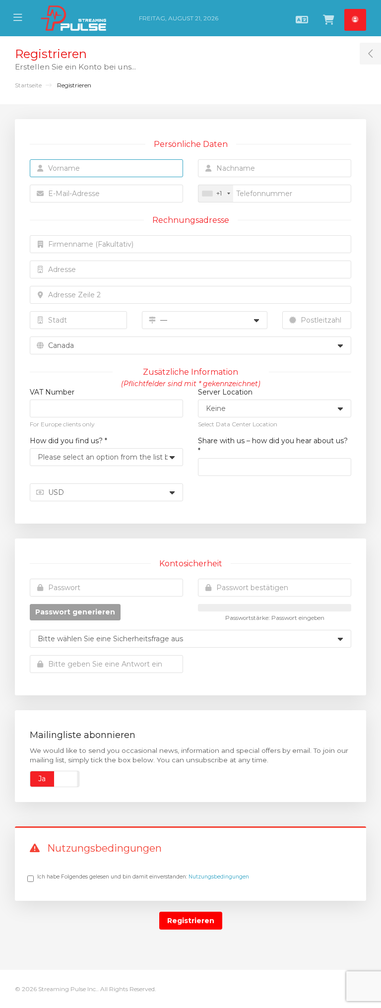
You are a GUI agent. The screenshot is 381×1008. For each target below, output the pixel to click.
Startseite (28, 85)
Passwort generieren (75, 611)
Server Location (225, 392)
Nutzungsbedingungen (219, 877)
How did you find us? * (68, 440)
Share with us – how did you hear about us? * (273, 445)
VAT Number (52, 392)
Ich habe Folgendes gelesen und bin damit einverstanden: (143, 877)
